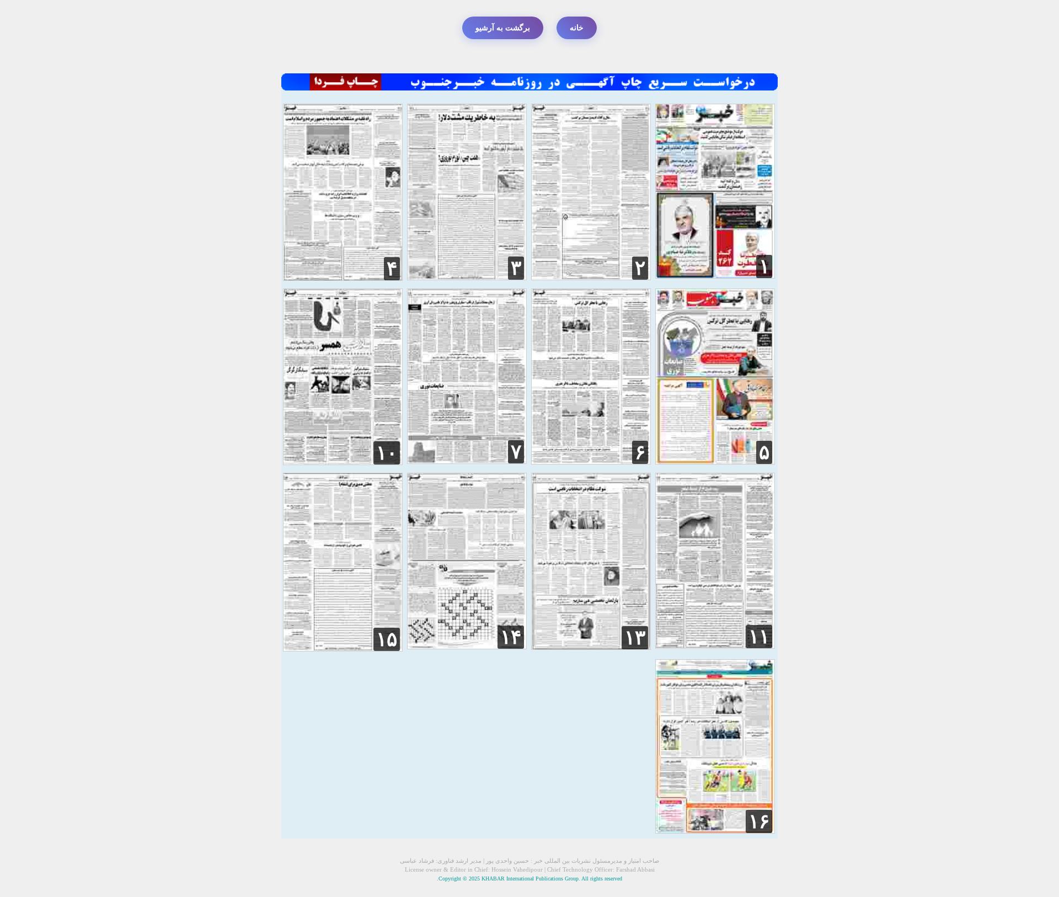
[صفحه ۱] (715, 275)
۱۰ (386, 453)
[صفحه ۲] (591, 277)
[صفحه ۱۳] (591, 647)
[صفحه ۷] (467, 461)
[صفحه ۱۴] (467, 646)
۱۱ (758, 637)
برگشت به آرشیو (502, 28)
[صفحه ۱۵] (343, 648)
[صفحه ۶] (591, 461)
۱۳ (634, 638)
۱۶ (758, 821)
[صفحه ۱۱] (715, 645)
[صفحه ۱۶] (715, 830)
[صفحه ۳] (467, 277)
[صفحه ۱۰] (343, 462)
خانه (577, 28)
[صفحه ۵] (715, 461)
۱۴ (510, 637)
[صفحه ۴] (343, 277)
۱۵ (386, 639)
